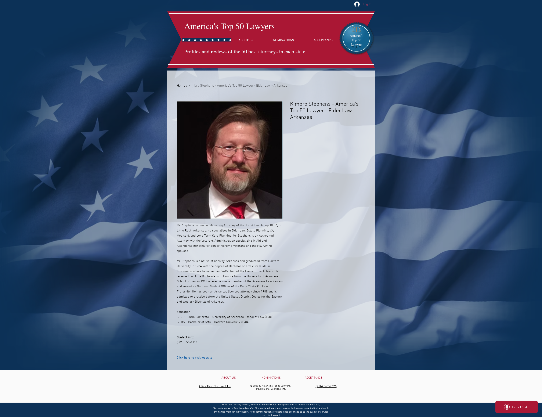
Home (181, 86)
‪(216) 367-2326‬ (326, 386)
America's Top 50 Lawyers (229, 25)
